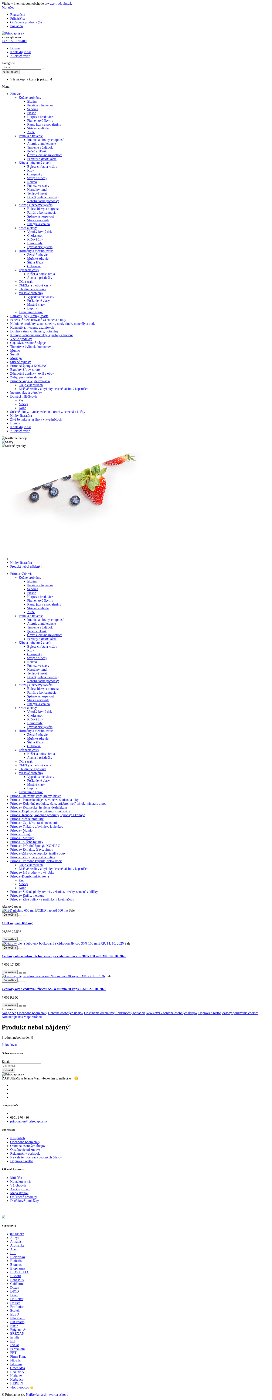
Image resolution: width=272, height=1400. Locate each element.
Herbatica (16, 1379)
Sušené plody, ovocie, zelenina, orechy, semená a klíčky (47, 412)
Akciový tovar (20, 56)
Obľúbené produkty (23, 1197)
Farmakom (17, 1349)
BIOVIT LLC (19, 1272)
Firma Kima (18, 1356)
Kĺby (30, 170)
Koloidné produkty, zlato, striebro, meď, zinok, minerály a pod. (52, 323)
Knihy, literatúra (21, 415)
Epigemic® (18, 1329)
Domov (15, 48)
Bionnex (16, 1264)
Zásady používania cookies (240, 1013)
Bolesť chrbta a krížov (42, 166)
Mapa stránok (33, 1017)
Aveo (13, 1249)
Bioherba (16, 1261)
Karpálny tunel (37, 189)
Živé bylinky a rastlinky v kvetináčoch (36, 419)
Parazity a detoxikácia (42, 159)
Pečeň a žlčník (37, 151)
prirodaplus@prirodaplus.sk (28, 1121)
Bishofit (15, 1276)
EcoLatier (16, 1306)
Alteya (14, 1238)
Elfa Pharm (17, 1318)
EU (12, 1341)
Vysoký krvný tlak (39, 231)
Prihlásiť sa (17, 18)
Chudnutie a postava (32, 289)
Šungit (14, 354)
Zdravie (15, 94)
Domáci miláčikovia (23, 396)
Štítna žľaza (35, 262)
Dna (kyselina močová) (42, 197)
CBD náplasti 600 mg (17, 923)
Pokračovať (9, 1044)
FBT (13, 1352)
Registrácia (17, 14)
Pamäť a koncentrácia (41, 212)
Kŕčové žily (35, 239)
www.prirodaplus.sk (58, 3)
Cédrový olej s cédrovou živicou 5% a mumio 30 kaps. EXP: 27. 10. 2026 (54, 989)
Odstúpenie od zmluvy (99, 1013)
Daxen (14, 1287)
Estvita (14, 1337)
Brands (15, 423)
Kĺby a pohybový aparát (35, 163)
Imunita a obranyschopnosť (45, 140)
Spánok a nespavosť (40, 216)
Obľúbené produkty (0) (26, 22)
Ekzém (32, 101)
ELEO (14, 1314)
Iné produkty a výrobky (26, 392)
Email (6, 1061)
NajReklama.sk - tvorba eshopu (47, 1394)
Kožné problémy (30, 97)
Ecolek (15, 1310)
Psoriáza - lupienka (40, 105)
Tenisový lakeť (37, 193)
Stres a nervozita (38, 220)
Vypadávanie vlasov (40, 297)
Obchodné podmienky (32, 1013)
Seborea (32, 109)
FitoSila (15, 1360)
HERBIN (16, 1383)
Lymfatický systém (39, 247)
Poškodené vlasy (38, 300)
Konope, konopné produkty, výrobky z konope (41, 335)
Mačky (23, 404)
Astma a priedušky (39, 277)
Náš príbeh (9, 1013)
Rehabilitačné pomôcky (43, 201)
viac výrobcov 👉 (22, 1387)
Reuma (32, 182)
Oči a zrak (26, 281)
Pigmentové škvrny (40, 120)
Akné (31, 132)
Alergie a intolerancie (41, 143)
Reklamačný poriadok (130, 1013)
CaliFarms (17, 1283)
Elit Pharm (17, 1322)
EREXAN (17, 1333)
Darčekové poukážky (24, 1200)
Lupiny (32, 308)
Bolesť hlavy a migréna (43, 208)
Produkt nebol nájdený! (26, 566)
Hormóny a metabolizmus (36, 251)
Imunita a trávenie (31, 136)
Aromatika (17, 1245)
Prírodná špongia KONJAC (29, 366)
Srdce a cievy (28, 228)
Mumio (15, 350)
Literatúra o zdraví (31, 312)
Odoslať (8, 1070)
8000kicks (17, 1234)
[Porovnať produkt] (24, 915)
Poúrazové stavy (38, 186)
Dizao (14, 1295)
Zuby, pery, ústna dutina (26, 377)
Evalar (14, 1345)
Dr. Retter (16, 1299)
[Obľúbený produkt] (20, 915)
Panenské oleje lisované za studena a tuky (38, 320)
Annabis (15, 1241)
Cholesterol (34, 235)
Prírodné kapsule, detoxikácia (30, 381)
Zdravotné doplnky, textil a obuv (32, 373)
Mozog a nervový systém (35, 205)
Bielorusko (17, 1257)
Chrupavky (34, 174)
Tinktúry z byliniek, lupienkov (30, 346)
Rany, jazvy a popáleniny (44, 124)
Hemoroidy (34, 243)
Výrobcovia (18, 1185)
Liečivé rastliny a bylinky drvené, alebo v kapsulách (53, 389)
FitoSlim (16, 1364)
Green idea (17, 1368)
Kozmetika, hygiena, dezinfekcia (32, 327)
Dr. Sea (15, 1303)
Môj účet (16, 1178)
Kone (22, 408)
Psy (21, 400)
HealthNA (17, 1372)
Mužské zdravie (37, 258)
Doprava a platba (209, 1013)
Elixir (14, 1326)
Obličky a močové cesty (35, 285)
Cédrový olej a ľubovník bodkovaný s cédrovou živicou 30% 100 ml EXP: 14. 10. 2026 (64, 956)
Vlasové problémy (31, 293)
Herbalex (16, 1375)
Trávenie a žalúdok (40, 147)
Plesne (31, 113)
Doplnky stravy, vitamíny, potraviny (34, 331)
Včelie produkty (21, 339)
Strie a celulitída (38, 128)
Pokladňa (16, 26)
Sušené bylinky (20, 362)
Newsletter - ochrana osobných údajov (171, 1013)
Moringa (16, 358)
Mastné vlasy (36, 304)
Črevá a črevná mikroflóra (44, 155)
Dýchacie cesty (29, 270)
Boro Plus (17, 1280)
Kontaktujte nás (20, 52)
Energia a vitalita (38, 224)
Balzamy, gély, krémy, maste (29, 316)
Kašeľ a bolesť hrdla (41, 274)
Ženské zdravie (37, 254)
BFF (13, 1253)
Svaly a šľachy (37, 178)
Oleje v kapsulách (31, 385)
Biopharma (17, 1268)
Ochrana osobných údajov (65, 1013)
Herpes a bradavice (40, 117)
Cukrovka (34, 266)
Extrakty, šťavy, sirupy (25, 369)
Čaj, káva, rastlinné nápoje (28, 343)
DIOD (14, 1291)
